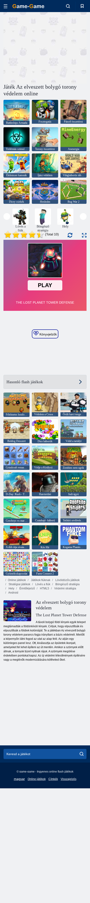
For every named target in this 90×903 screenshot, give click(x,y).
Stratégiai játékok (19, 584)
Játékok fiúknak (40, 580)
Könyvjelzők (48, 334)
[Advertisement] (42, 47)
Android (13, 592)
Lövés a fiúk (42, 584)
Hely (11, 588)
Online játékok (17, 580)
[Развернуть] (84, 235)
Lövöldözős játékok (67, 580)
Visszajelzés (68, 779)
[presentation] (6, 216)
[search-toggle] (68, 6)
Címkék (53, 779)
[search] (82, 754)
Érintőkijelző (27, 588)
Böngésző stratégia (67, 584)
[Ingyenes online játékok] (28, 6)
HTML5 (44, 588)
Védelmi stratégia (65, 588)
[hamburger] (5, 6)
